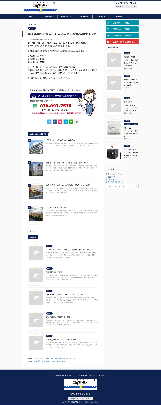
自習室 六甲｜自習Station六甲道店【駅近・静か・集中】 (68, 185)
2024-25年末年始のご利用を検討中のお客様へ (131, 82)
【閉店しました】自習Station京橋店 (60, 140)
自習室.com (110, 176)
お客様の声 (101, 17)
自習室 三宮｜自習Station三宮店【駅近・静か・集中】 (67, 162)
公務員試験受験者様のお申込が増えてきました (64, 294)
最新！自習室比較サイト (115, 182)
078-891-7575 (126, 2)
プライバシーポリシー (80, 375)
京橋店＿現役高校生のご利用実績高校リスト (63, 339)
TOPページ (31, 17)
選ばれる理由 (48, 17)
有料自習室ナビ (112, 179)
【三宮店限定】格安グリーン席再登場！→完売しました (54, 358)
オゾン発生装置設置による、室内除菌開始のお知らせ (131, 152)
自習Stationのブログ (114, 174)
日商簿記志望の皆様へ (55, 272)
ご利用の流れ (84, 17)
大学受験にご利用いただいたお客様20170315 (50, 361)
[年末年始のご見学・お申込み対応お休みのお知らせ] (66, 122)
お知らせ (33, 231)
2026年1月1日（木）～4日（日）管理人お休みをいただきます (70, 249)
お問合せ (119, 17)
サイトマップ (102, 375)
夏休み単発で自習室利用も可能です (60, 317)
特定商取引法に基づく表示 (63, 375)
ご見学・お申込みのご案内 (56, 207)
